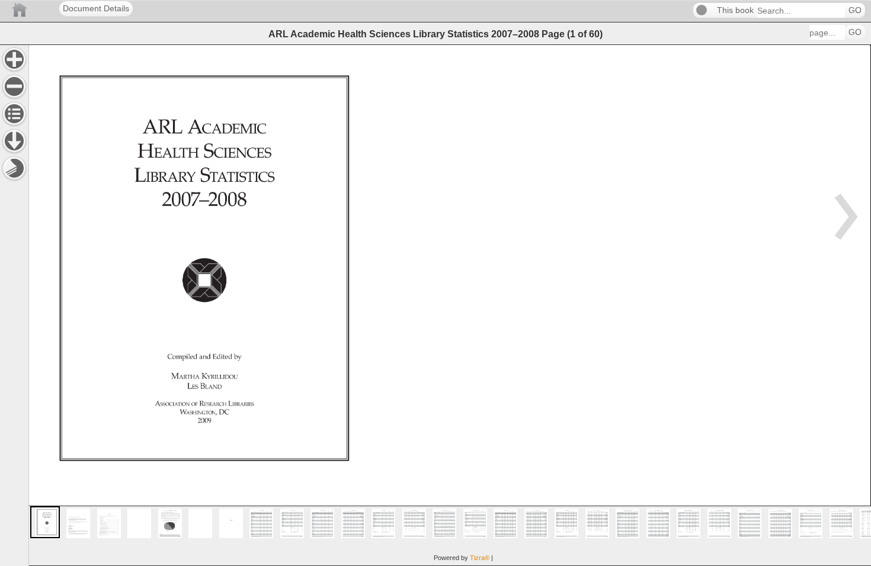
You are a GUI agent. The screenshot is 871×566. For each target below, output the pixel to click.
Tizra (479, 557)
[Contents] (14, 114)
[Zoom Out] (14, 86)
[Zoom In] (14, 59)
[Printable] (14, 168)
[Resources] (14, 141)
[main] (449, 305)
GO (855, 10)
